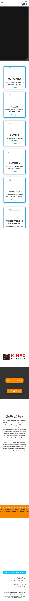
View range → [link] (14, 87)
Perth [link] (22, 595)
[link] (24, 3)
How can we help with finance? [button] (14, 572)
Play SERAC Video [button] (14, 380)
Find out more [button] (15, 391)
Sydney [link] (12, 595)
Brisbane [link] (16, 595)
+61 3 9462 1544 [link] (22, 586)
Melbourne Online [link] (19, 597)
